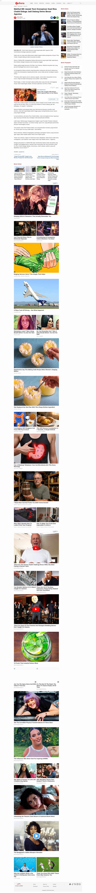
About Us (45, 884)
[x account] (75, 884)
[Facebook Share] (51, 17)
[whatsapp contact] (80, 884)
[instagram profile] (77, 884)
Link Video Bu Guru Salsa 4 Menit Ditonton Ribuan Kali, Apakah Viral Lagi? (73, 79)
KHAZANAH (59, 3)
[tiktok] (73, 884)
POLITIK (36, 3)
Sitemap (54, 886)
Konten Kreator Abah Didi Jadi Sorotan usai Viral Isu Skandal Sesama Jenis (72, 68)
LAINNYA (69, 3)
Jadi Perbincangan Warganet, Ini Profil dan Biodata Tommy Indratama (72, 108)
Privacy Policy (46, 886)
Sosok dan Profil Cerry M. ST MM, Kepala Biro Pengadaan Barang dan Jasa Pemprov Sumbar (73, 102)
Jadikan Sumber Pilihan (36, 47)
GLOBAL (53, 3)
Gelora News (51, 890)
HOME (31, 3)
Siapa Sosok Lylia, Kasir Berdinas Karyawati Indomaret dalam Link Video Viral (73, 73)
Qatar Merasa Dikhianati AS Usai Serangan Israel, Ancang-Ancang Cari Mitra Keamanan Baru (48, 158)
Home (34, 884)
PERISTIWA (41, 3)
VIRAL (64, 3)
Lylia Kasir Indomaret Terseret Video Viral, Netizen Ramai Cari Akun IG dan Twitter (72, 89)
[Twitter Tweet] (54, 17)
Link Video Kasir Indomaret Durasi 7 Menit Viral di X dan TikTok (73, 98)
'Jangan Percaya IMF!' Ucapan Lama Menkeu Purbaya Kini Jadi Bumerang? (23, 157)
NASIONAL (48, 3)
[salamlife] (70, 884)
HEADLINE (20, 6)
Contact (54, 884)
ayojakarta (21, 151)
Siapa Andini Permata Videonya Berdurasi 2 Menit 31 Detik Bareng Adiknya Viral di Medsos (73, 84)
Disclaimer (35, 886)
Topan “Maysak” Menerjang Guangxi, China (71, 94)
